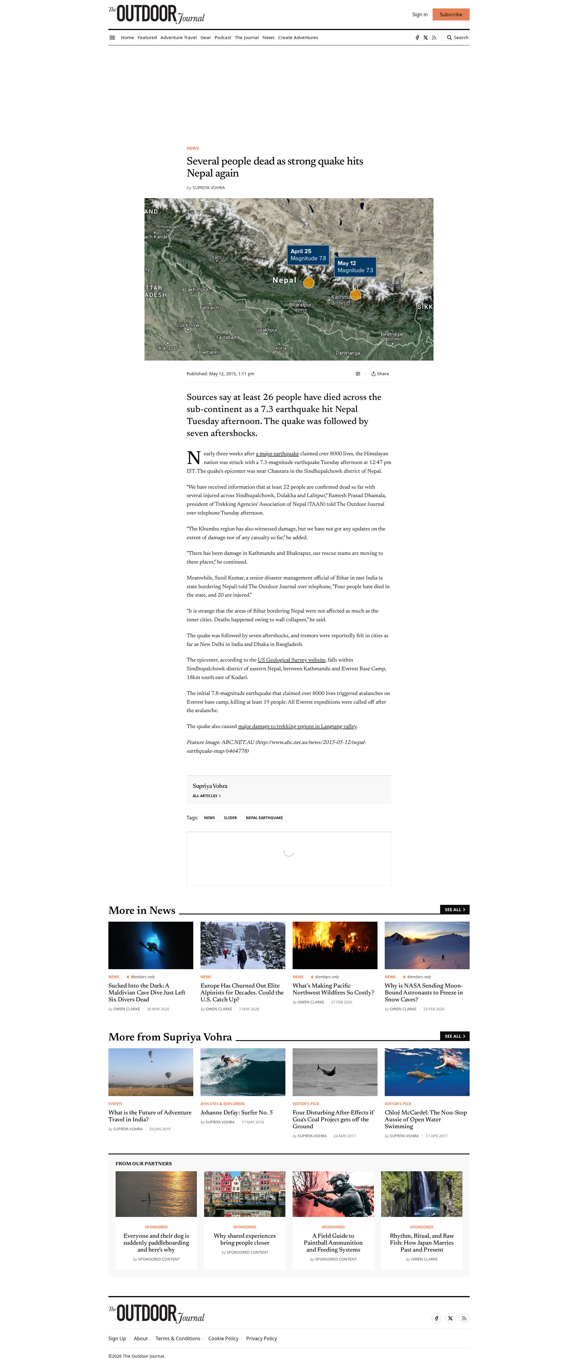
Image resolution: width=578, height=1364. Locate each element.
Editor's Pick (306, 1103)
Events (115, 1103)
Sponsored (156, 1227)
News (193, 148)
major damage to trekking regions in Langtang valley (297, 727)
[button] (117, 1338)
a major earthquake (277, 454)
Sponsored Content (159, 1259)
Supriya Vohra (209, 187)
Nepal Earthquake (264, 817)
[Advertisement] (289, 90)
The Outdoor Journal (143, 1356)
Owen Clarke (126, 1009)
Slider (230, 817)
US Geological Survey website (291, 660)
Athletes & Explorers (222, 1103)
